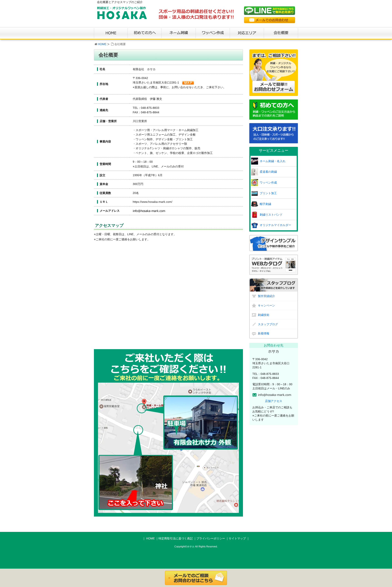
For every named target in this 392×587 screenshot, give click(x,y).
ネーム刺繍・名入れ (272, 161)
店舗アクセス (273, 401)
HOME (102, 44)
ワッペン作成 (268, 182)
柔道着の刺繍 (268, 171)
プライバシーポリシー (210, 538)
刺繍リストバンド (271, 214)
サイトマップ (237, 538)
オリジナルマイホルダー (275, 225)
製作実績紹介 (266, 296)
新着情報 (263, 333)
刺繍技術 (263, 314)
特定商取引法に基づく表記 (175, 538)
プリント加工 (268, 193)
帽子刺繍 (265, 204)
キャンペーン (266, 305)
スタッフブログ (268, 324)
